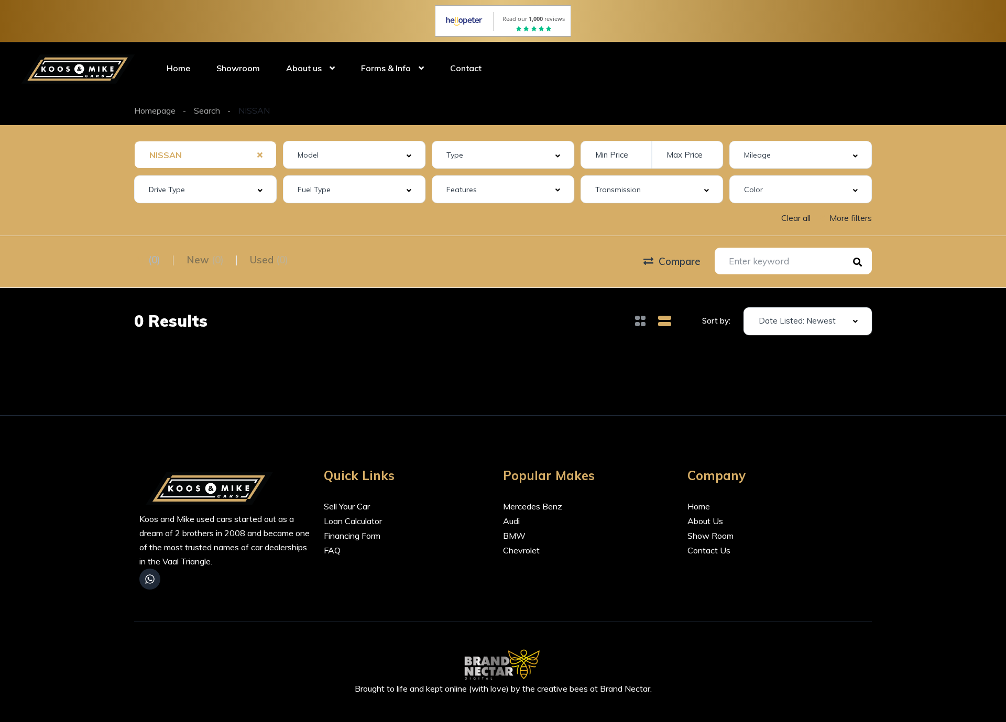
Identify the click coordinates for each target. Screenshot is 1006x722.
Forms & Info (386, 68)
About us (304, 68)
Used (269, 259)
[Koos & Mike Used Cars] (80, 68)
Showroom (238, 68)
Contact (466, 68)
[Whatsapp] (149, 579)
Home (178, 68)
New (205, 259)
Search (207, 110)
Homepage (155, 110)
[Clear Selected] (259, 154)
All (147, 259)
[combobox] (205, 155)
